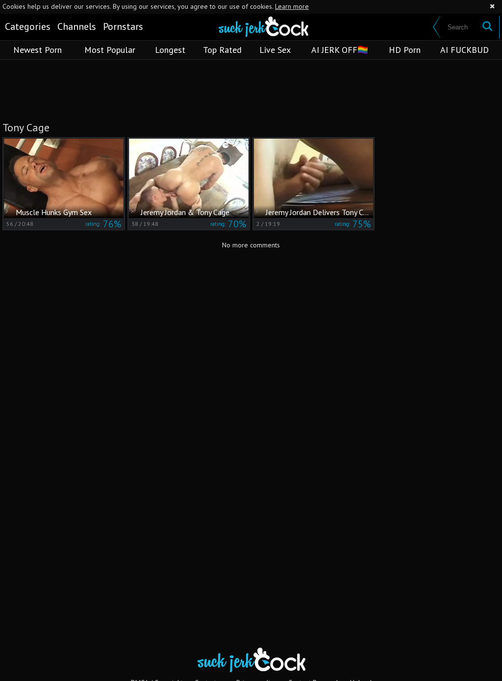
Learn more (292, 6)
